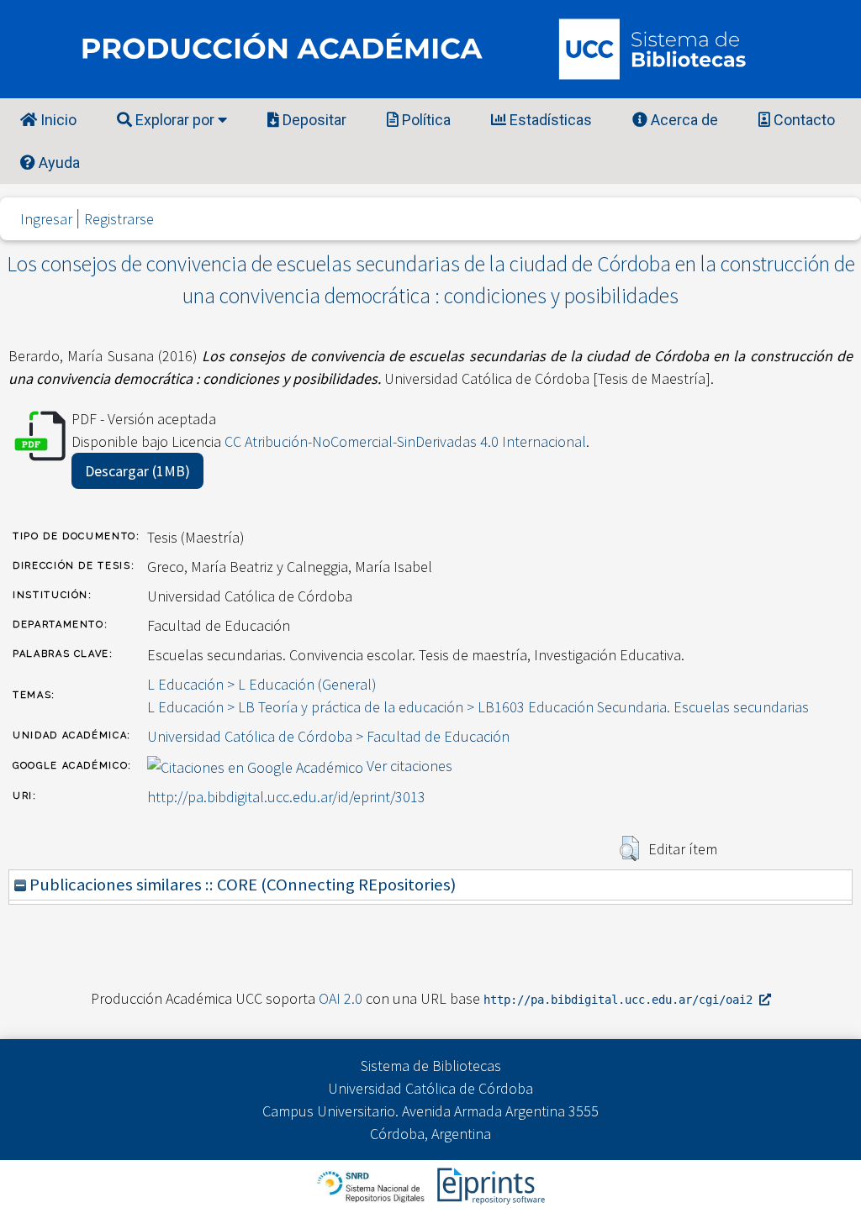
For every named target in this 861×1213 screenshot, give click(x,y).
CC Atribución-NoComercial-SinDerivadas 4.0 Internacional (405, 441)
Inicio (57, 120)
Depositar (312, 120)
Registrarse (119, 218)
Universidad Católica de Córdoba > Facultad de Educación (328, 736)
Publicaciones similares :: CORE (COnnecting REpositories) (241, 884)
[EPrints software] (489, 1185)
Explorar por (175, 120)
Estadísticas (549, 120)
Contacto (802, 120)
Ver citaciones (409, 765)
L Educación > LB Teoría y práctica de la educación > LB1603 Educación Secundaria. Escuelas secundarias (478, 707)
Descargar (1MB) (137, 470)
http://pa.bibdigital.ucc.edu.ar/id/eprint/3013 (286, 796)
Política (425, 120)
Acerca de (682, 120)
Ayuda (57, 162)
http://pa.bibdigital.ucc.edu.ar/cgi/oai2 (621, 999)
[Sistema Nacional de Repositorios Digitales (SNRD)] (372, 1185)
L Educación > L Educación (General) (262, 684)
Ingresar (46, 218)
